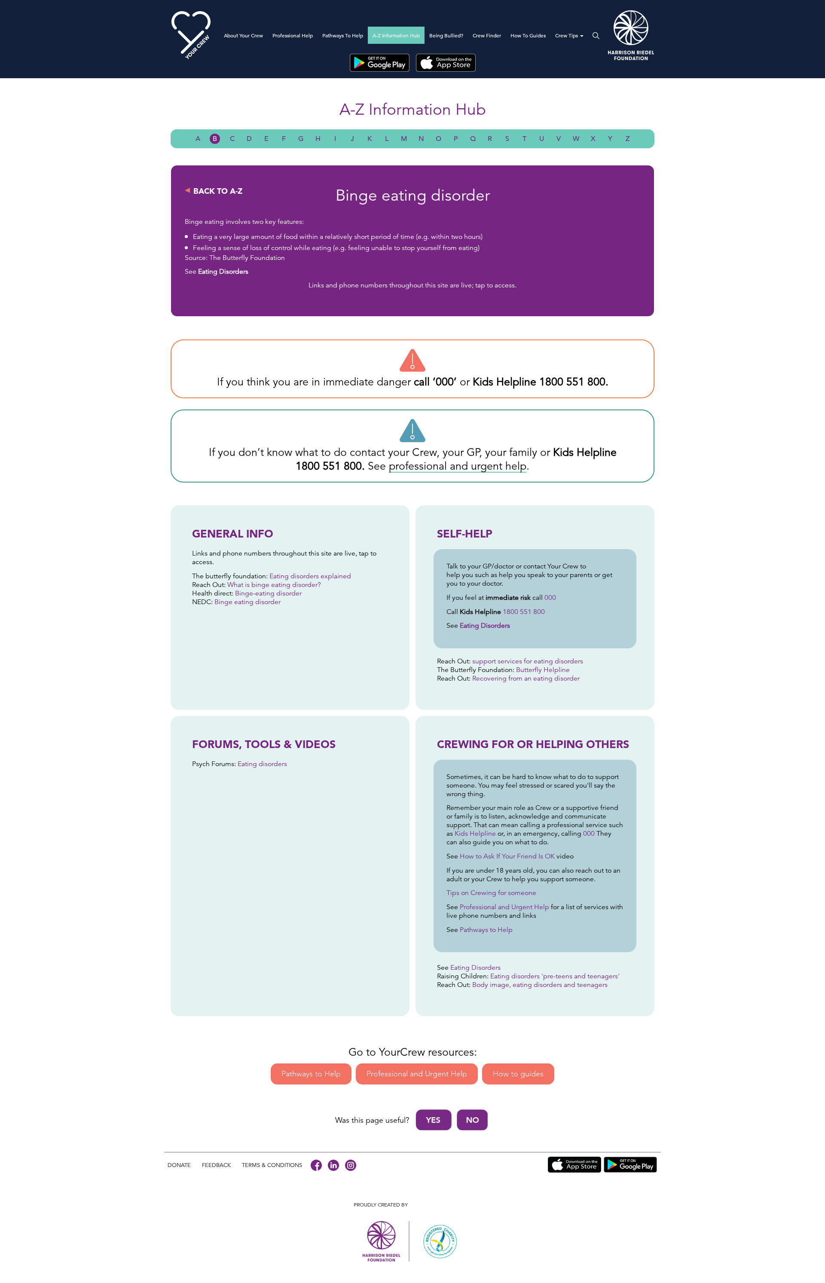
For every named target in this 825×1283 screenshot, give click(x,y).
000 (445, 381)
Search (593, 36)
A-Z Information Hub (396, 35)
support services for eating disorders (527, 661)
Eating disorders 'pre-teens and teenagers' (555, 976)
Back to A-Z (217, 191)
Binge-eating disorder (268, 593)
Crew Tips (567, 35)
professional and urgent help (457, 466)
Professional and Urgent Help (504, 907)
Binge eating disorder (247, 602)
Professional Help (292, 35)
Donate (179, 1165)
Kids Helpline (475, 833)
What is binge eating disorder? (274, 584)
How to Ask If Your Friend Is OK (507, 856)
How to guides (518, 1073)
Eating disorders (261, 764)
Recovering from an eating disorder (526, 678)
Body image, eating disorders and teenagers (540, 985)
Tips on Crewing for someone (492, 893)
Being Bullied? (446, 35)
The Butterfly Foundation (247, 258)
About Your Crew (243, 35)
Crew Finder (487, 35)
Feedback (216, 1165)
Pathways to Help (342, 35)
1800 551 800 (572, 381)
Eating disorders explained (309, 576)
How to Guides (528, 35)
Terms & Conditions (272, 1165)
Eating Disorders (223, 271)
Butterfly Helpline (543, 670)
